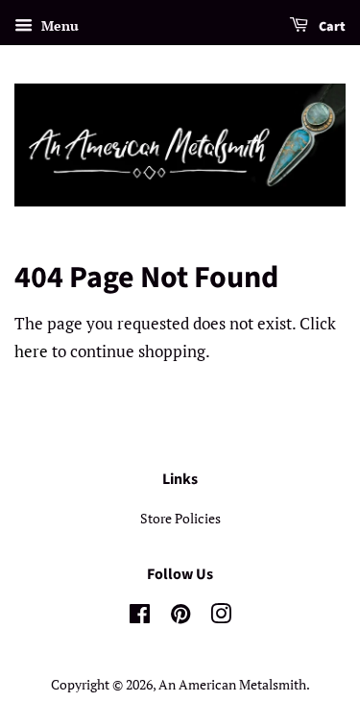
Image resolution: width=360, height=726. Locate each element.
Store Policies (180, 518)
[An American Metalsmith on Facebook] (140, 617)
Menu (58, 25)
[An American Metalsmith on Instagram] (220, 617)
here (31, 351)
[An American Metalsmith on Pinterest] (180, 617)
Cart (331, 26)
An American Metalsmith (232, 684)
